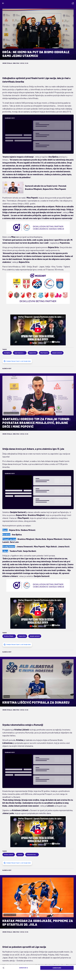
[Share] (3, 968)
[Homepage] (73, 3)
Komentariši (57, 968)
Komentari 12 (23, 968)
